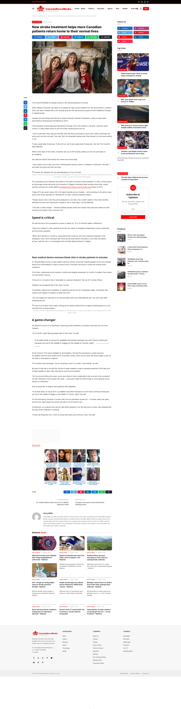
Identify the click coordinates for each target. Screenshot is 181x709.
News (83, 9)
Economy (134, 9)
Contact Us (145, 673)
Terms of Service (98, 648)
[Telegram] (25, 119)
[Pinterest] (25, 115)
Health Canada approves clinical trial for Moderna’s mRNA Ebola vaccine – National (71, 585)
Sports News (122, 69)
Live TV (125, 648)
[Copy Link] (25, 128)
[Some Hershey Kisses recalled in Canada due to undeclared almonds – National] (44, 597)
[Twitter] (25, 107)
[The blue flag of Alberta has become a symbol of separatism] (133, 166)
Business (100, 9)
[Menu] (33, 8)
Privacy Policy (97, 645)
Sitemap (95, 654)
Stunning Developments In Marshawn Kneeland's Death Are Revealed (64, 465)
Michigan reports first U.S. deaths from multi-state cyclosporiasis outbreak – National (99, 585)
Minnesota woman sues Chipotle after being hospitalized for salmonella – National (44, 558)
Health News (37, 22)
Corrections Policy (98, 663)
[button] (72, 102)
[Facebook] (25, 102)
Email (133, 209)
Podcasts (126, 645)
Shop (146, 8)
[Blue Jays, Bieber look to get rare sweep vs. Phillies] (133, 88)
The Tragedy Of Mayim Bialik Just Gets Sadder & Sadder (51, 483)
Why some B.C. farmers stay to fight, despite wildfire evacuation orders (134, 126)
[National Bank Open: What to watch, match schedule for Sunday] (133, 62)
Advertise (96, 651)
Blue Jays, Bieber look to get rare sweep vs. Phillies (133, 100)
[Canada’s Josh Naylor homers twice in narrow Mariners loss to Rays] (133, 140)
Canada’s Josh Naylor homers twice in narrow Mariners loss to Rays (134, 152)
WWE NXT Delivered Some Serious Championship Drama (65, 483)
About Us (96, 636)
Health (125, 9)
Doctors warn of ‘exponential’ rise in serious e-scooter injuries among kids (71, 612)
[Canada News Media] (53, 8)
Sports (110, 9)
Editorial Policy (97, 660)
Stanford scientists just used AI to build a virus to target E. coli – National (71, 558)
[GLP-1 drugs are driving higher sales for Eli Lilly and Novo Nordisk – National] (44, 570)
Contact (95, 639)
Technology (66, 648)
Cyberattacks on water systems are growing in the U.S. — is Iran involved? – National (99, 612)
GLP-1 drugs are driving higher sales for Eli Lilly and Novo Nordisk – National (43, 585)
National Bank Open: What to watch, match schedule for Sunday (134, 75)
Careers (95, 642)
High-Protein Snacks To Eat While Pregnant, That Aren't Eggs (79, 483)
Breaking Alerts (128, 651)
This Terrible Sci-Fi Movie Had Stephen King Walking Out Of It (50, 465)
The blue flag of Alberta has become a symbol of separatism (134, 178)
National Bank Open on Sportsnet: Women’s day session (66, 2)
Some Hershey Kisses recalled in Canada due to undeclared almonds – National (44, 612)
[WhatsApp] (25, 124)
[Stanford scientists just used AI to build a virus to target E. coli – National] (71, 543)
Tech (117, 9)
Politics (91, 9)
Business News (122, 121)
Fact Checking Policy (99, 657)
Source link (36, 445)
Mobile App (126, 642)
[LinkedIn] (25, 111)
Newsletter (126, 636)
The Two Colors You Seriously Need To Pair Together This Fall (79, 465)
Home (77, 9)
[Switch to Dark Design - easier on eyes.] (140, 9)
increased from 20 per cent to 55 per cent (75, 187)
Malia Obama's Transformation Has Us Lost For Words (93, 483)
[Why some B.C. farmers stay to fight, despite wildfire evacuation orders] (133, 114)
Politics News (122, 173)
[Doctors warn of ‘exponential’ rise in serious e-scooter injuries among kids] (71, 597)
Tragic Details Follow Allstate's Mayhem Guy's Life (93, 465)
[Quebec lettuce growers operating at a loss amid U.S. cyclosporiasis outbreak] (99, 543)
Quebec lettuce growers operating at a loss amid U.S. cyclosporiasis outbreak (97, 558)
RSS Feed (126, 639)
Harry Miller (48, 513)
